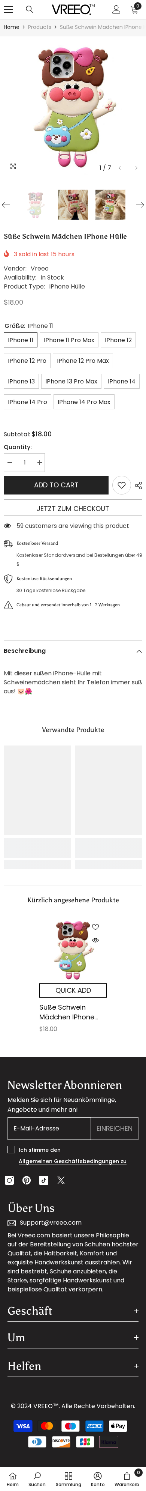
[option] (73, 105)
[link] (37, 848)
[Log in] (116, 9)
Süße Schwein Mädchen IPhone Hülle (66, 1012)
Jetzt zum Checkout (73, 508)
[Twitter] (61, 1180)
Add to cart (56, 485)
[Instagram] (9, 1180)
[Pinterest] (26, 1180)
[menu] (8, 9)
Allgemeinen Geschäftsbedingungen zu (73, 1161)
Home (11, 27)
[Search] (29, 9)
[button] (121, 167)
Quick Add (73, 990)
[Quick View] (95, 940)
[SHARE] (136, 485)
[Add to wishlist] (121, 485)
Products (39, 27)
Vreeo (40, 268)
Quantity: (18, 447)
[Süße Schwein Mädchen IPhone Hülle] (73, 949)
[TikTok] (44, 1180)
